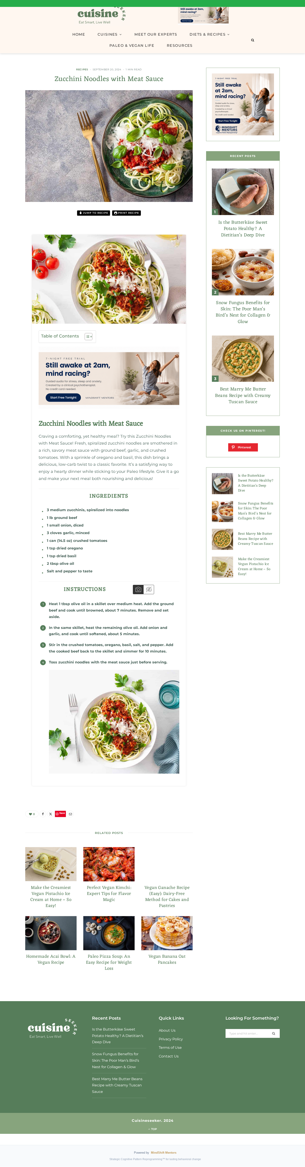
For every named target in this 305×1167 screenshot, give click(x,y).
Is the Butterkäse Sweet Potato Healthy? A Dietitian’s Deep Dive (242, 228)
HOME (78, 34)
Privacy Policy (171, 1039)
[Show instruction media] (138, 589)
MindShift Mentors (163, 1152)
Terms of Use (170, 1047)
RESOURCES (180, 45)
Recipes (82, 69)
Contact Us (169, 1056)
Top (153, 1129)
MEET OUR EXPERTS (155, 34)
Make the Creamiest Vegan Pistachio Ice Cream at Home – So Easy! (50, 897)
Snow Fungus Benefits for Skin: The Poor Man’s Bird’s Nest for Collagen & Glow (243, 312)
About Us (167, 1030)
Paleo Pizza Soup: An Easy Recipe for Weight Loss (109, 963)
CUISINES (108, 34)
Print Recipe (128, 212)
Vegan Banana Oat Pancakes (167, 960)
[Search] (252, 40)
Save (16, 248)
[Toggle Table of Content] (86, 336)
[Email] (13, 254)
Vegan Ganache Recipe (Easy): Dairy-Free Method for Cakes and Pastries (167, 897)
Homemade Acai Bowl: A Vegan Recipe (50, 960)
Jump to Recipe (95, 212)
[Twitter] (13, 237)
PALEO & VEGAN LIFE (131, 45)
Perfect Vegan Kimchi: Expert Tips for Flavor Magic (109, 894)
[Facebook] (13, 226)
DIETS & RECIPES (208, 34)
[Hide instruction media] (148, 589)
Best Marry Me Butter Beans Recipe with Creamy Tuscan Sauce (243, 395)
